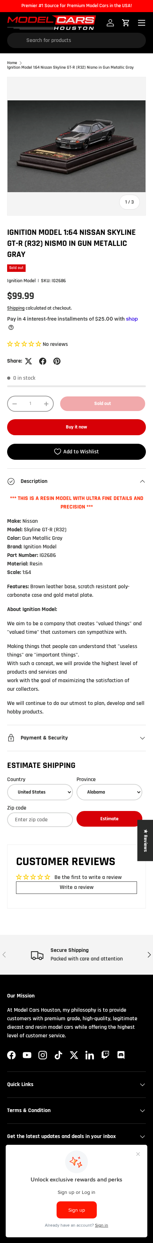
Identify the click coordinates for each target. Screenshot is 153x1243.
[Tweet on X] (28, 361)
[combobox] (76, 40)
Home (12, 63)
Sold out (102, 403)
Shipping (16, 308)
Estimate (109, 819)
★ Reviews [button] (145, 840)
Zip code (16, 808)
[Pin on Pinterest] (57, 361)
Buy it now (76, 427)
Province (86, 779)
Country (16, 779)
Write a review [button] (77, 887)
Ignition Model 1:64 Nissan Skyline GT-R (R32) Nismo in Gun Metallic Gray (70, 67)
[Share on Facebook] (43, 361)
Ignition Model (21, 281)
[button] (25, 344)
